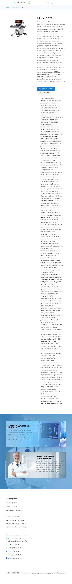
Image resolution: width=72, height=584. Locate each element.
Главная (8, 7)
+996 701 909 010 (21, 2)
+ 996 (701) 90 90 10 (14, 548)
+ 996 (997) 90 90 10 (14, 551)
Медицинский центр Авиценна (16, 524)
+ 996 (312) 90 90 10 (14, 544)
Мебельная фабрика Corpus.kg (16, 527)
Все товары (15, 7)
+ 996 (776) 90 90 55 (14, 555)
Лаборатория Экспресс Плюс (15, 520)
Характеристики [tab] (44, 93)
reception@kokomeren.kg (16, 558)
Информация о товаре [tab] (46, 89)
